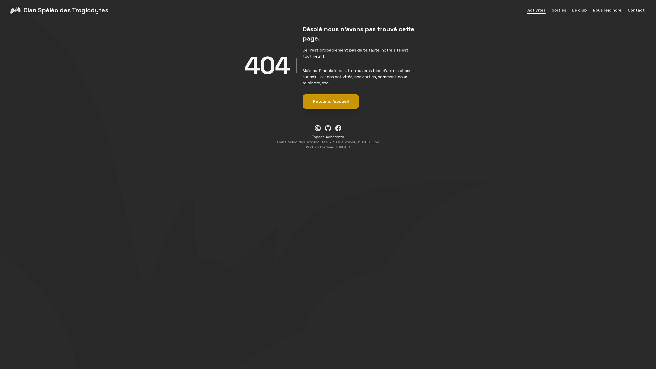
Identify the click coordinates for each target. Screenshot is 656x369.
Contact (636, 10)
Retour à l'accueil (331, 101)
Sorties (559, 10)
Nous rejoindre (607, 10)
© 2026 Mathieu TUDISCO (328, 147)
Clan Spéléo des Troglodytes (302, 142)
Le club (579, 10)
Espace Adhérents (328, 137)
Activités (536, 10)
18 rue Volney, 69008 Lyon (356, 142)
